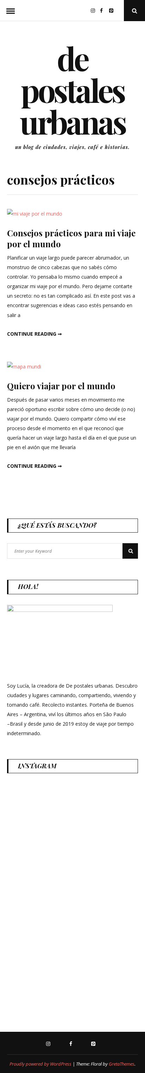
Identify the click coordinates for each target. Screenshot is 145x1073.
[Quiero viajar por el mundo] (24, 366)
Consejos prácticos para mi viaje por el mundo (71, 238)
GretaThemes (121, 1064)
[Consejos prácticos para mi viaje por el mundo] (34, 213)
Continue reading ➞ (34, 333)
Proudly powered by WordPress (40, 1064)
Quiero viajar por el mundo (61, 385)
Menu (10, 10)
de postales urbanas (72, 90)
